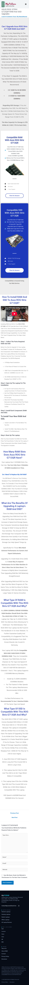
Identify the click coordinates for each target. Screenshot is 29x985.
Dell (3, 928)
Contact (4, 953)
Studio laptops (6, 917)
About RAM (5, 951)
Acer (3, 936)
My (5, 895)
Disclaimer (4, 959)
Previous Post (14, 813)
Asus (14, 16)
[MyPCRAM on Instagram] (19, 906)
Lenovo (4, 931)
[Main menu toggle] (25, 4)
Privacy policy (5, 956)
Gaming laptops (6, 914)
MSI (2, 942)
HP (2, 939)
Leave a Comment (7, 16)
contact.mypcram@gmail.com (9, 905)
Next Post (14, 817)
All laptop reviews (7, 922)
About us (4, 948)
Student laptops (6, 911)
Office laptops (5, 919)
